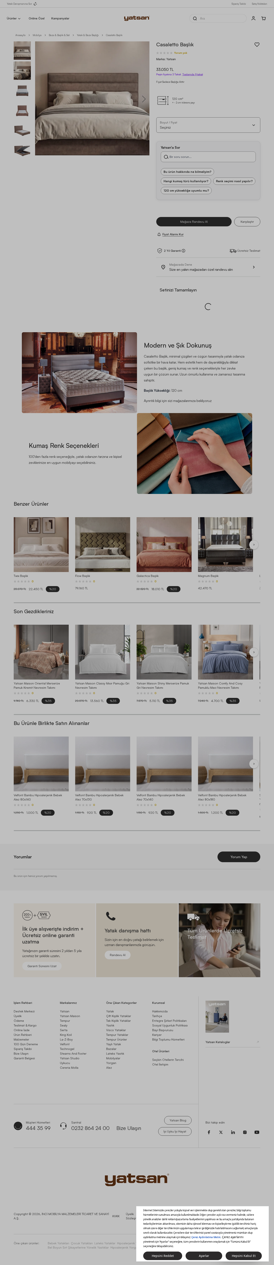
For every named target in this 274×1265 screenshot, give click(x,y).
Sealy (63, 1025)
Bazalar (111, 1049)
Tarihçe (157, 1016)
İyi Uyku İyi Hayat (175, 1131)
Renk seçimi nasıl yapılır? (234, 181)
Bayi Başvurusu (162, 1030)
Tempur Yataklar (117, 1034)
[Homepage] (137, 18)
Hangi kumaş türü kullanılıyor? (186, 181)
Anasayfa (20, 35)
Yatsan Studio (69, 1058)
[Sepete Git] (263, 18)
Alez (109, 1067)
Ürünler (12, 18)
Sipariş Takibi (239, 3)
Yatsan (64, 1011)
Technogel (67, 1049)
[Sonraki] (254, 544)
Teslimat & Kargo (25, 1025)
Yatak (110, 1011)
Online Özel (37, 18)
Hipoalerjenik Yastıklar (132, 1243)
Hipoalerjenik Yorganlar (126, 1247)
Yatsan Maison (70, 1016)
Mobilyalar (113, 1058)
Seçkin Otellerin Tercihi (168, 1059)
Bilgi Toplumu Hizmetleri (168, 1039)
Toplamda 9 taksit (192, 74)
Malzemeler (21, 1039)
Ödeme (19, 1020)
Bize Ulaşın (21, 1053)
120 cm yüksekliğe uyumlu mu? (186, 190)
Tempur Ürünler (116, 1039)
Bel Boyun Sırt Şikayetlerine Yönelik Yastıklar (78, 1247)
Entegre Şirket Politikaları (169, 1020)
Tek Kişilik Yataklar (118, 1020)
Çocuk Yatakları (82, 1243)
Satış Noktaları (259, 3)
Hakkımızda (160, 1011)
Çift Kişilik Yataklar (118, 1016)
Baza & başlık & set (59, 35)
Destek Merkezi (24, 1011)
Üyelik (18, 1016)
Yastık (110, 1025)
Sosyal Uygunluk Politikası (170, 1025)
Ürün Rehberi (23, 1034)
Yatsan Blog (178, 1120)
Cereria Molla (69, 1067)
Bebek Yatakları (58, 1243)
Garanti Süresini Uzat (42, 966)
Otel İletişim (160, 1064)
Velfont (65, 1044)
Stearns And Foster (73, 1053)
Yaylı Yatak (113, 1044)
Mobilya (37, 35)
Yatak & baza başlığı (88, 35)
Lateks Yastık (115, 1053)
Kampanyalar (60, 18)
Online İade (22, 1030)
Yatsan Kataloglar (218, 1042)
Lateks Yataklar (104, 1243)
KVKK (115, 1216)
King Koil (66, 1034)
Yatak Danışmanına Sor (19, 3)
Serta (63, 1030)
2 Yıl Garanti (172, 250)
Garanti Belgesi (24, 1058)
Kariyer (157, 1034)
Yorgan (111, 1063)
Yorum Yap (239, 857)
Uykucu (65, 1063)
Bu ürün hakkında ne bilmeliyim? (187, 171)
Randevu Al (117, 955)
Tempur (65, 1020)
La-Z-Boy (66, 1039)
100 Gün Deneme (26, 1044)
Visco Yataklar (116, 1030)
